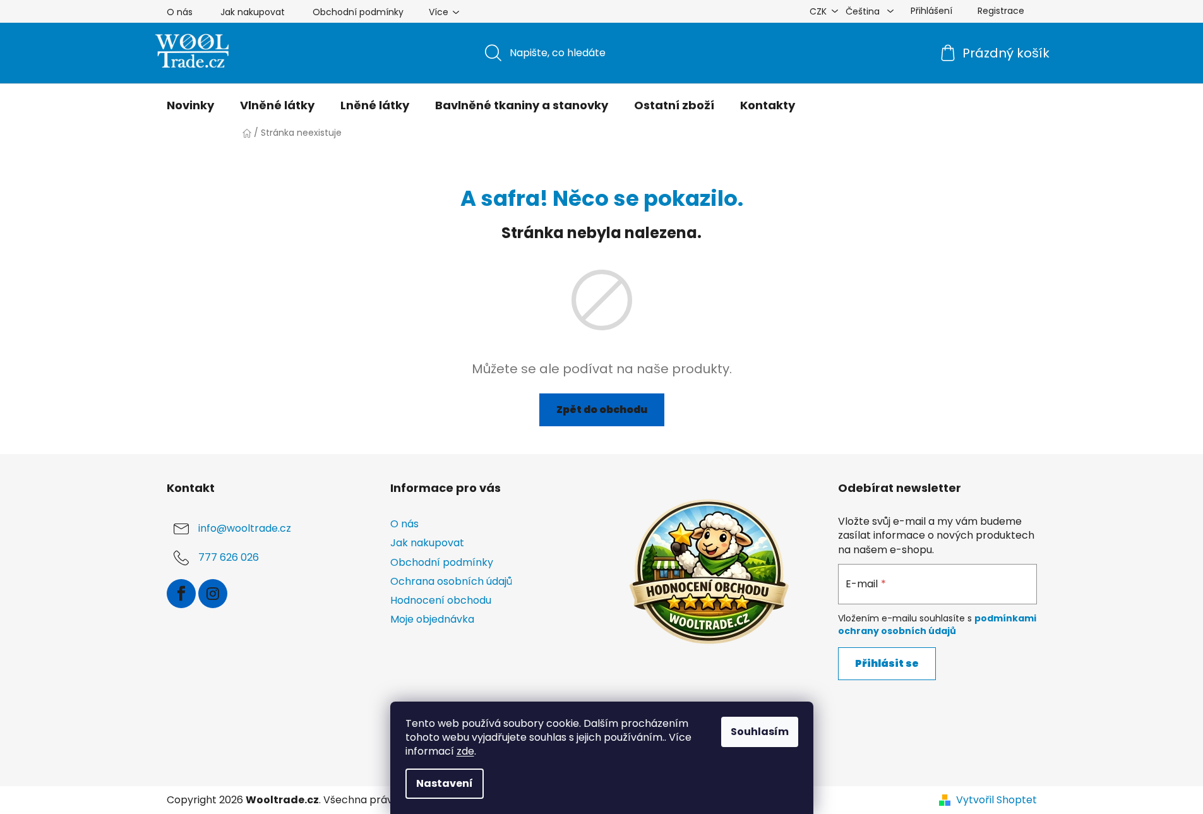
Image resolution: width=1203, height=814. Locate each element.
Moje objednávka (432, 619)
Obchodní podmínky (358, 12)
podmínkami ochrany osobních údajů (937, 624)
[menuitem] (190, 105)
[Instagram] (212, 593)
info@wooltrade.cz (244, 529)
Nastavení (444, 783)
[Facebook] (181, 593)
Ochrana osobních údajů (451, 581)
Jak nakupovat (252, 12)
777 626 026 (228, 558)
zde (465, 751)
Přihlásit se (887, 663)
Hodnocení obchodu (440, 600)
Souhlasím (760, 731)
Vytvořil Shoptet (996, 800)
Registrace (1001, 10)
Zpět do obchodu (601, 409)
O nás (180, 12)
